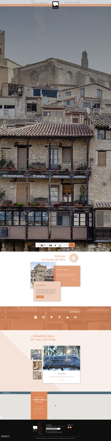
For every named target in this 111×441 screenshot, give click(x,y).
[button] (2, 220)
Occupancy (61, 433)
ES (77, 1)
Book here (72, 434)
